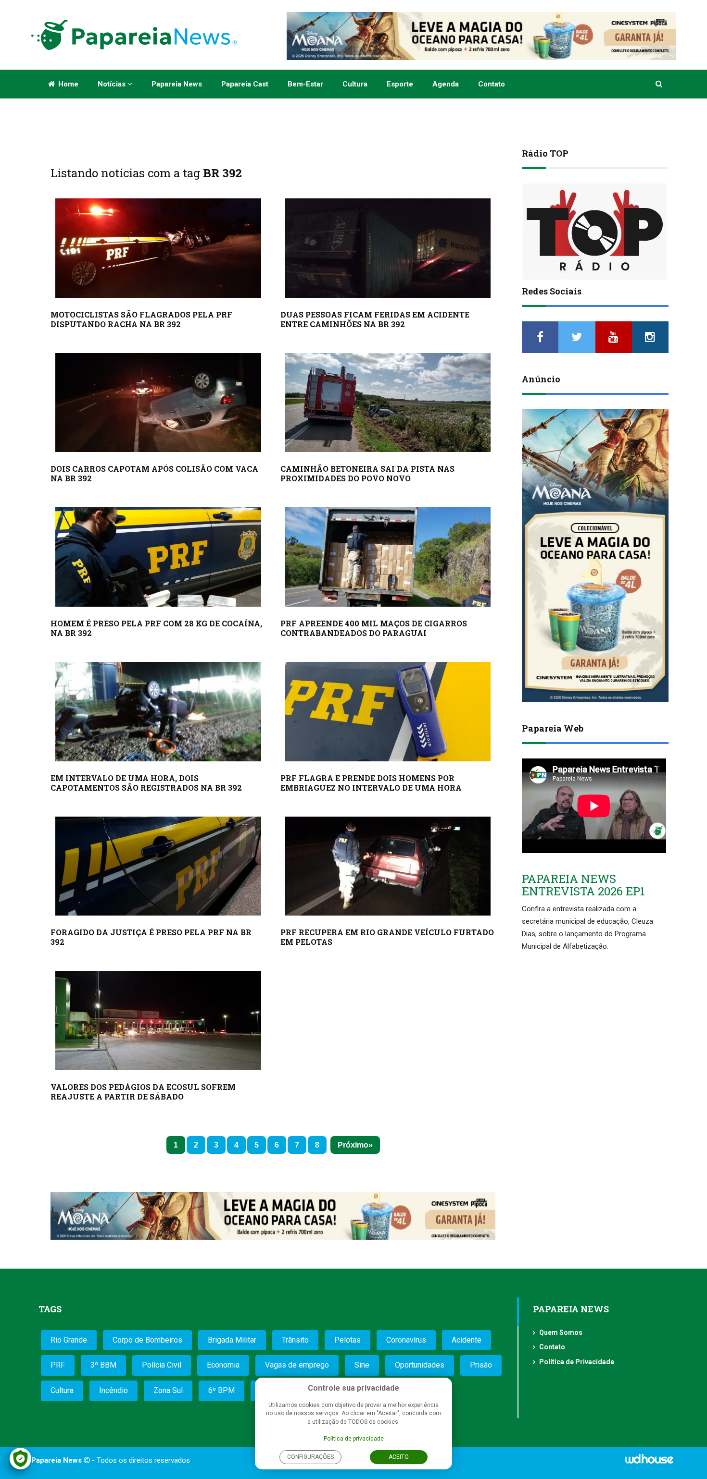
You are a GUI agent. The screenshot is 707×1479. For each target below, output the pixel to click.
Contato (491, 84)
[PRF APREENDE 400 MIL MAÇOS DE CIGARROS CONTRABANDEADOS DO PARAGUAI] (388, 556)
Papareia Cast (244, 84)
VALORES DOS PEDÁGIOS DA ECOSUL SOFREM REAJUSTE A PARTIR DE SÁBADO (143, 1091)
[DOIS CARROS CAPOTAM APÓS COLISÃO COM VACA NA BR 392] (158, 402)
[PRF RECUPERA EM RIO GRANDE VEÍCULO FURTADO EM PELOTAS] (388, 866)
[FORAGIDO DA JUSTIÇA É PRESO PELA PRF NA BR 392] (158, 866)
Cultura (354, 84)
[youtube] (613, 337)
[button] (659, 84)
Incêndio (113, 1390)
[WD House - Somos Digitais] (649, 1462)
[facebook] (540, 337)
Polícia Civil (161, 1364)
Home (67, 84)
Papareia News (177, 84)
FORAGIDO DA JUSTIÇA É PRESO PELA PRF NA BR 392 (151, 937)
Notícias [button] (112, 84)
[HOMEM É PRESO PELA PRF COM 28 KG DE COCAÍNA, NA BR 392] (158, 556)
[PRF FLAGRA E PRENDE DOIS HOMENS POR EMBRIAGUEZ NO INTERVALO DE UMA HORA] (388, 711)
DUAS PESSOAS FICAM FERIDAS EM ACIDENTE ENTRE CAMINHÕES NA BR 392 (374, 319)
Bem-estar (305, 84)
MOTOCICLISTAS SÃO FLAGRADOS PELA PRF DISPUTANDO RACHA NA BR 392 (141, 319)
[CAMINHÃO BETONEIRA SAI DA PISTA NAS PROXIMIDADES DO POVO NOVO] (388, 402)
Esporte (400, 84)
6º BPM (221, 1390)
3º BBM (103, 1364)
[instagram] (650, 337)
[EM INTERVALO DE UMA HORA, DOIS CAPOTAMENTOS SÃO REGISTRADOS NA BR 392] (158, 711)
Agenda (445, 84)
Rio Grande (68, 1340)
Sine (361, 1364)
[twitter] (576, 337)
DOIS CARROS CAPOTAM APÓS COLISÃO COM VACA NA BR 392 (154, 473)
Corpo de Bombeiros (147, 1340)
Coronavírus (406, 1340)
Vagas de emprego (297, 1364)
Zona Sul (168, 1390)
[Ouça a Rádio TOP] (595, 231)
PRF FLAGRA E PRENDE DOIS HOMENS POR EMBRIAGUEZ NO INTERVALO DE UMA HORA (371, 783)
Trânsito (295, 1340)
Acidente (466, 1340)
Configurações (310, 1457)
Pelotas (347, 1340)
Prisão (481, 1364)
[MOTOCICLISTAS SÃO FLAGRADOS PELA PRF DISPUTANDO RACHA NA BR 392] (158, 248)
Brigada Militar (232, 1340)
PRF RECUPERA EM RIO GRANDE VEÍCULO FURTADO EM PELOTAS (387, 937)
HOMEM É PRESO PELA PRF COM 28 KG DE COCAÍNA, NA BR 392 (156, 628)
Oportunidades (419, 1364)
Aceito (399, 1457)
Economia (223, 1364)
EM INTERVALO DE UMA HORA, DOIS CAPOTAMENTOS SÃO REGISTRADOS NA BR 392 (146, 783)
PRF (57, 1364)
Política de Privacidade (576, 1362)
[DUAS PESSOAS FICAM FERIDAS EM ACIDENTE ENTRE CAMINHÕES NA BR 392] (388, 248)
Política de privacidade (354, 1438)
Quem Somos (560, 1332)
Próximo (353, 1145)
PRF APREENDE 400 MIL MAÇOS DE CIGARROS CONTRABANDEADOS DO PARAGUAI (373, 628)
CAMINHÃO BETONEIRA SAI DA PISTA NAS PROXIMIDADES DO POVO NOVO (367, 473)
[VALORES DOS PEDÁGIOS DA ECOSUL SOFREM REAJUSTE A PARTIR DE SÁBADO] (158, 1020)
